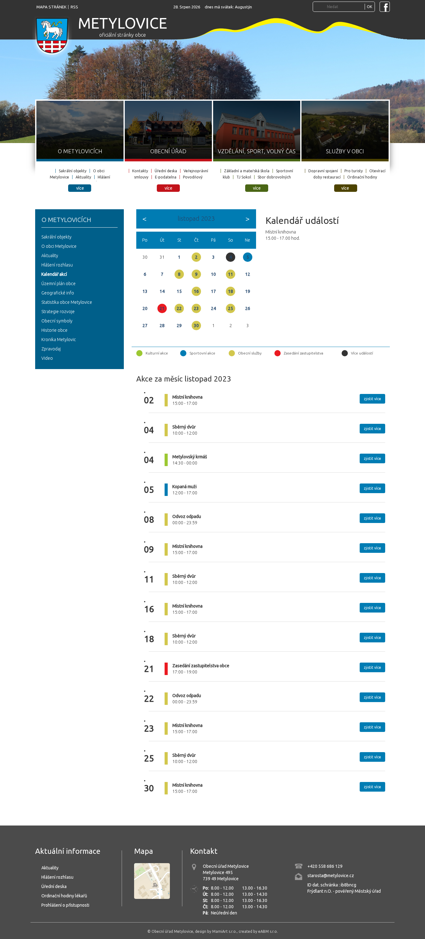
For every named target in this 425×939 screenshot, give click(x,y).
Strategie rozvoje (58, 311)
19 (247, 291)
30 (196, 325)
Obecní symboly (56, 320)
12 (247, 274)
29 (179, 325)
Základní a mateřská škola (246, 171)
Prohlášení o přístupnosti (65, 905)
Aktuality (83, 177)
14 (162, 291)
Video (47, 358)
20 (144, 308)
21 (162, 308)
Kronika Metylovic (58, 339)
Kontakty (140, 171)
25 (230, 308)
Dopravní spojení (323, 171)
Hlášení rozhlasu (57, 264)
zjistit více (372, 399)
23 (196, 308)
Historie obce (54, 330)
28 (162, 325)
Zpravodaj (51, 348)
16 (196, 291)
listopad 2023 (196, 218)
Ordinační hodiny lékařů (64, 895)
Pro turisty (353, 171)
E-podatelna (165, 177)
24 (213, 308)
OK (369, 7)
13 (144, 291)
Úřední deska (166, 171)
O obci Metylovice (59, 246)
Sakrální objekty (72, 171)
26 (247, 308)
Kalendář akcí (54, 274)
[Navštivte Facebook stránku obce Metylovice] (385, 7)
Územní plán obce (58, 283)
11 (230, 274)
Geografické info (57, 292)
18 (230, 291)
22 (179, 308)
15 (179, 291)
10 (213, 274)
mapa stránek (51, 7)
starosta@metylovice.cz (330, 875)
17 (213, 291)
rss (74, 7)
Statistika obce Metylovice (66, 302)
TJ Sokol (243, 177)
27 (144, 325)
